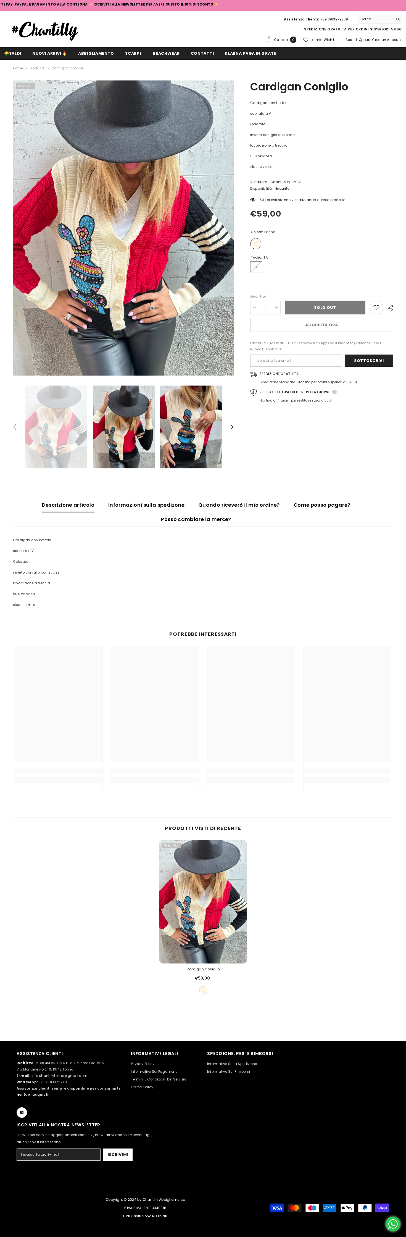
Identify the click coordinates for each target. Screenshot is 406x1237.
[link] (58, 771)
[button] (14, 427)
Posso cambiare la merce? (196, 519)
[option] (123, 228)
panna (203, 990)
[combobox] (375, 19)
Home (18, 68)
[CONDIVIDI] (388, 307)
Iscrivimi (118, 1154)
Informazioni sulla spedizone (146, 504)
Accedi (352, 39)
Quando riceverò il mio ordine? (239, 504)
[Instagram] (22, 1112)
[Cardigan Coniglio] (203, 901)
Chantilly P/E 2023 (285, 181)
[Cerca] (380, 19)
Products (37, 68)
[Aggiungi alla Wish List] (376, 307)
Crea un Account (387, 39)
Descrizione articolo (68, 504)
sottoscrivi (369, 360)
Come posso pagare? (322, 504)
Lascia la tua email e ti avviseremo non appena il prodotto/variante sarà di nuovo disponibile (317, 346)
